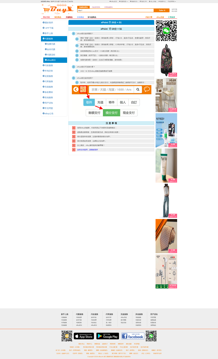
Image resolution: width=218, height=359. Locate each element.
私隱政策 (153, 322)
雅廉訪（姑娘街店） (117, 350)
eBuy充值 (160, 17)
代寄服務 (49, 81)
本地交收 (49, 71)
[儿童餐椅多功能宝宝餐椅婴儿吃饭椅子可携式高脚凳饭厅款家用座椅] (166, 95)
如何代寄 (108, 317)
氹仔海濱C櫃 (134, 347)
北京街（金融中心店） (63, 353)
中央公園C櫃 (113, 347)
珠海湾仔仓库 (157, 353)
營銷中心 (89, 344)
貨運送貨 (138, 322)
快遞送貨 (138, 320)
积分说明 (174, 11)
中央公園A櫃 (124, 347)
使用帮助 (171, 1)
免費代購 (51, 44)
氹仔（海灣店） (131, 350)
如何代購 (51, 49)
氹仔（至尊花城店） (75, 350)
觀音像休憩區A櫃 (101, 347)
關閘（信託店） (134, 353)
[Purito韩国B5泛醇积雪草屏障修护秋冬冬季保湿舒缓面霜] (166, 166)
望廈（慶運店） (89, 350)
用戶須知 (49, 103)
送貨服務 (49, 76)
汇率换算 (171, 17)
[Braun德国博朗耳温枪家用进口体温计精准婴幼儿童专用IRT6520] (166, 131)
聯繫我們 (121, 344)
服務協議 (153, 320)
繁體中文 (162, 1)
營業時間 (113, 344)
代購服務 (49, 39)
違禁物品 (153, 325)
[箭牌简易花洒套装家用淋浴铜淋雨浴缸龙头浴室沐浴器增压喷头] (166, 272)
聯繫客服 (97, 344)
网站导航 (46, 17)
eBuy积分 (79, 325)
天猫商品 (69, 17)
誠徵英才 (105, 344)
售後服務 (138, 317)
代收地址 (94, 322)
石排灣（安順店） (78, 353)
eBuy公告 (49, 113)
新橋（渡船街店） (143, 350)
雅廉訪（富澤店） (157, 350)
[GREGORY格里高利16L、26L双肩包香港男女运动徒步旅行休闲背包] (166, 60)
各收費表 (49, 92)
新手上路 (49, 33)
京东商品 (80, 17)
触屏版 (70, 1)
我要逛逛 (122, 1)
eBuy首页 (113, 1)
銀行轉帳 (123, 320)
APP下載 (49, 28)
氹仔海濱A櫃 (144, 347)
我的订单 (143, 1)
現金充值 (123, 322)
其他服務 (49, 97)
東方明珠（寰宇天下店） (119, 353)
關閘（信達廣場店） (102, 350)
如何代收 (94, 317)
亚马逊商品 (92, 17)
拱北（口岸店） (146, 353)
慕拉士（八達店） (104, 353)
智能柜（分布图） (75, 347)
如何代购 (174, 9)
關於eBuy (81, 344)
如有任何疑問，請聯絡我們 (87, 150)
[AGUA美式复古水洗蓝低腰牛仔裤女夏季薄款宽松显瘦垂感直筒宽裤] (166, 201)
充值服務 (49, 87)
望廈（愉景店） (91, 353)
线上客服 (152, 1)
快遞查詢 (108, 325)
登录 (55, 1)
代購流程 (51, 55)
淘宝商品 (57, 17)
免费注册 (62, 1)
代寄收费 (108, 320)
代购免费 (79, 317)
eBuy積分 (51, 60)
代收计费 (148, 17)
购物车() (133, 1)
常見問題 (49, 108)
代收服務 (49, 65)
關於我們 (49, 23)
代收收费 (94, 320)
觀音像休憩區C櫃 (88, 347)
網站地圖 (129, 344)
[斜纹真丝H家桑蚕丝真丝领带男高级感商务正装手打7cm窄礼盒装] (166, 236)
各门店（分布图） (61, 350)
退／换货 (108, 322)
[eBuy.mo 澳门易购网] (58, 10)
